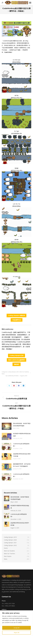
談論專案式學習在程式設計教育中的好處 (21, 455)
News (3, 374)
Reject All (16, 632)
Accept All (16, 628)
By (12, 375)
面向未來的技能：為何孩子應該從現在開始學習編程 (21, 425)
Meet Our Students (24, 372)
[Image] (16, 78)
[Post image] (6, 426)
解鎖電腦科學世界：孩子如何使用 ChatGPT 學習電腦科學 (21, 465)
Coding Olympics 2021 (13, 372)
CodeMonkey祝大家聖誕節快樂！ (21, 445)
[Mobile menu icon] (30, 3)
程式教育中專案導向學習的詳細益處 (21, 435)
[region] (16, 623)
